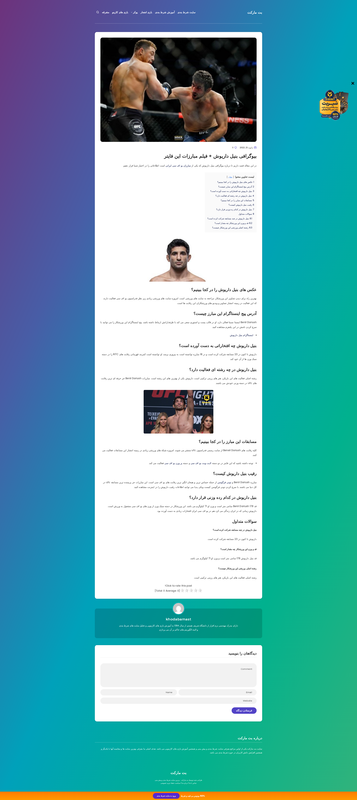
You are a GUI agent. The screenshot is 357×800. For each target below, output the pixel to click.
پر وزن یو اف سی (173, 463)
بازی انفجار (146, 12)
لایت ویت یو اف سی (201, 463)
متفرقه (105, 12)
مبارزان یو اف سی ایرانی (178, 165)
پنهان (230, 177)
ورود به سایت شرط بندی (166, 796)
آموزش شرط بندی (165, 12)
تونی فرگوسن (224, 482)
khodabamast (178, 619)
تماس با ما (192, 783)
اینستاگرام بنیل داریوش (241, 335)
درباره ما (185, 783)
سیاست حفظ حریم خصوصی (170, 783)
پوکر (135, 12)
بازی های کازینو (120, 12)
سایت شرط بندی (187, 12)
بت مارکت (254, 12)
